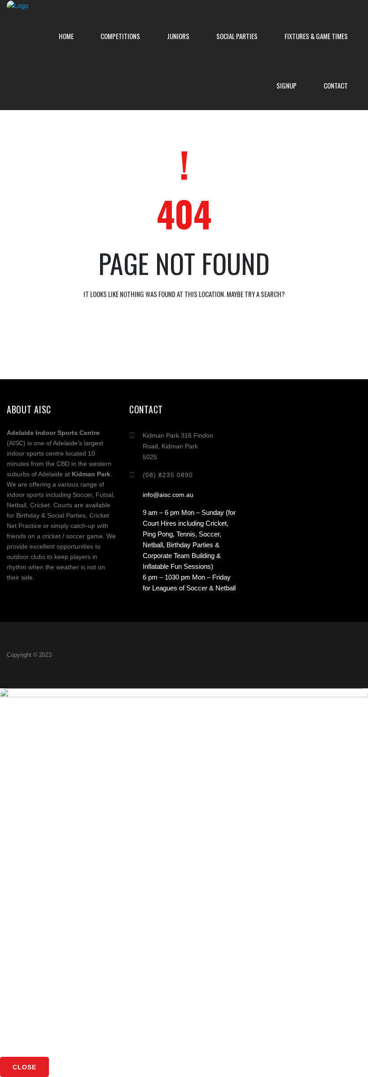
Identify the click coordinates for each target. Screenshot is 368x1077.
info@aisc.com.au (168, 494)
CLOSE (24, 1067)
